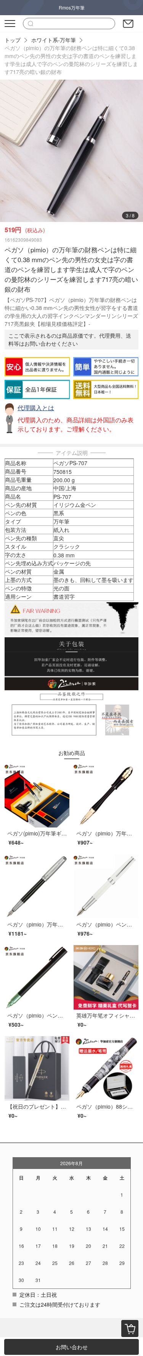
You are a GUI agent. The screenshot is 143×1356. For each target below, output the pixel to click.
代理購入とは (36, 407)
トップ (13, 40)
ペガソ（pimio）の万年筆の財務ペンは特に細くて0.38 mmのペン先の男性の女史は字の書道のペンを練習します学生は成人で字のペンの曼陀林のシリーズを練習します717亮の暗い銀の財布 (71, 60)
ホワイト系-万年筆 (53, 40)
